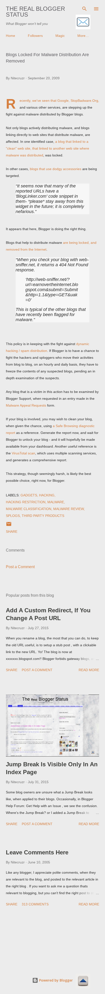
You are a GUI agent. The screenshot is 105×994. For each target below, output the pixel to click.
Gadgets (29, 495)
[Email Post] (9, 526)
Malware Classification (28, 509)
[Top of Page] (83, 981)
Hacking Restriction (25, 502)
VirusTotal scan (23, 453)
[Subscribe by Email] (83, 22)
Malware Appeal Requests (26, 405)
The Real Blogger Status (35, 11)
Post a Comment (20, 567)
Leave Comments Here (37, 852)
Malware (55, 502)
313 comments (35, 904)
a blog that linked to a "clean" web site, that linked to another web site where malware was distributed (47, 148)
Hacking (46, 495)
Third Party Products (43, 516)
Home (10, 36)
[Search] (84, 9)
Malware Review (68, 509)
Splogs (13, 516)
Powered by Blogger (55, 980)
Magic (60, 36)
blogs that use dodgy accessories (55, 169)
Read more (89, 670)
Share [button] (11, 531)
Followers (35, 36)
